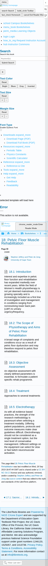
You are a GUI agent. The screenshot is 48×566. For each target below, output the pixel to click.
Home (14, 233)
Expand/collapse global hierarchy (4, 233)
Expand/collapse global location (45, 232)
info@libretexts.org (17, 554)
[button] (12, 181)
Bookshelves (30, 233)
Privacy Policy (34, 545)
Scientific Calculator (17, 158)
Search (5, 563)
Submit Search (8, 63)
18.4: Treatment (19, 391)
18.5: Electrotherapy (22, 407)
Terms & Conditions (11, 548)
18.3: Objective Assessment (18, 364)
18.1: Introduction (20, 271)
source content (15, 479)
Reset (4, 82)
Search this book (7, 54)
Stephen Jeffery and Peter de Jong (25, 257)
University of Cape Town (21, 260)
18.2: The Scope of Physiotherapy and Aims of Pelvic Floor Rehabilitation (24, 329)
